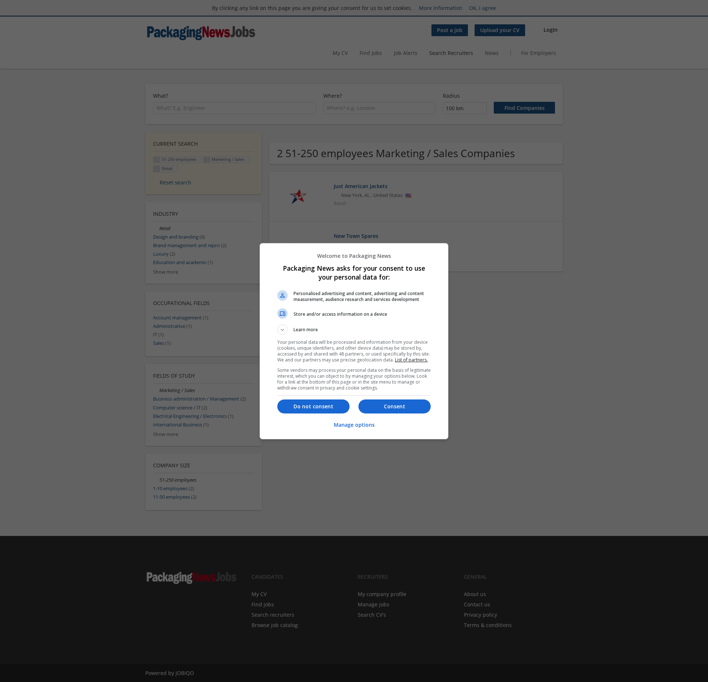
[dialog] (354, 341)
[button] (354, 330)
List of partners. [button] (411, 360)
